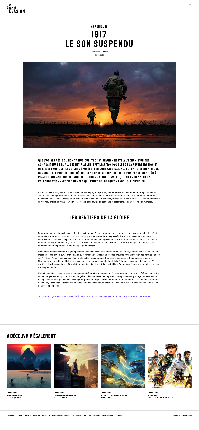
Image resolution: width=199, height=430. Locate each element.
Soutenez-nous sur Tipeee (111, 416)
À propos (10, 416)
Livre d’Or (27, 416)
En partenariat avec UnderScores (61, 416)
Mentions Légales (40, 416)
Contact (19, 416)
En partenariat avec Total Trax (88, 416)
